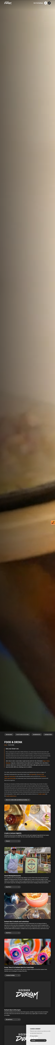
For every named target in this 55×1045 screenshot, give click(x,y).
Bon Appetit (32, 774)
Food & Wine (12, 776)
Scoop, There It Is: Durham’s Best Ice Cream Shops (19, 967)
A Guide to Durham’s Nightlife (12, 833)
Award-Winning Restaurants (12, 876)
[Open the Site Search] (45, 3)
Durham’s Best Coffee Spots (12, 1010)
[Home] (8, 3)
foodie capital (41, 794)
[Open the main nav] (49, 3)
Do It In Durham (38, 3)
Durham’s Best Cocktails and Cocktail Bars (16, 921)
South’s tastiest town (11, 796)
